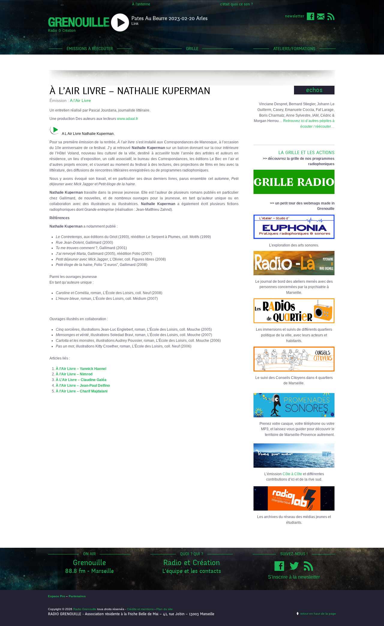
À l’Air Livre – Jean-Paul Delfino (83, 385)
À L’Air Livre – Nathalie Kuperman (130, 91)
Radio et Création (191, 562)
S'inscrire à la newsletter (294, 577)
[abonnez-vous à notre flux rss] (331, 19)
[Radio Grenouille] (79, 25)
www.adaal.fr (127, 119)
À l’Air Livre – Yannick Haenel (81, 369)
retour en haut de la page (318, 613)
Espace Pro (56, 596)
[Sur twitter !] (295, 569)
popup (120, 22)
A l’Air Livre (80, 100)
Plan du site (164, 609)
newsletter (294, 16)
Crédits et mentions (140, 609)
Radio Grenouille (84, 609)
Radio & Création (62, 30)
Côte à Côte (292, 474)
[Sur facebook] (280, 569)
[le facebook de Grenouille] (310, 19)
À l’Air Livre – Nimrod (74, 374)
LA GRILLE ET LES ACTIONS (306, 152)
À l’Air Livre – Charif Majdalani (81, 391)
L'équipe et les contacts (191, 571)
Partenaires (77, 596)
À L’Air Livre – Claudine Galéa (81, 380)
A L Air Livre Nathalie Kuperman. (88, 134)
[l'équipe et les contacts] (321, 19)
